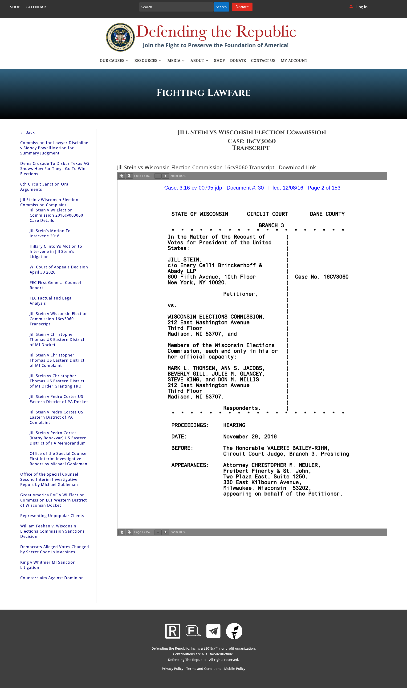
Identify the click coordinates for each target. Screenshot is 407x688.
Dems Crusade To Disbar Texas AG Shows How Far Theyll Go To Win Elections (54, 168)
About (197, 61)
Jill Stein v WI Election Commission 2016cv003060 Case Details (56, 215)
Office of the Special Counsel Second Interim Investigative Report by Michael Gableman (49, 479)
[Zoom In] (165, 176)
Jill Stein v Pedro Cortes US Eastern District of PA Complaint (56, 417)
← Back (27, 132)
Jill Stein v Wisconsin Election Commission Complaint (49, 202)
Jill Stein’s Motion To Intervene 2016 (50, 233)
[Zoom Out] (158, 176)
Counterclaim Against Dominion (52, 577)
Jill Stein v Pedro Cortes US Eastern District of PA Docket (59, 399)
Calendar (36, 7)
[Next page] (129, 176)
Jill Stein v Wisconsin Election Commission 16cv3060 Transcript (59, 319)
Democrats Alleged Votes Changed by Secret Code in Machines (54, 549)
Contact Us (263, 61)
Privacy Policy (172, 668)
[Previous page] (121, 176)
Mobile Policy (234, 668)
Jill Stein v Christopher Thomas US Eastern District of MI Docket (57, 339)
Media (174, 61)
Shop (15, 7)
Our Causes (112, 61)
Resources (146, 61)
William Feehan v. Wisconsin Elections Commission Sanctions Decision (52, 531)
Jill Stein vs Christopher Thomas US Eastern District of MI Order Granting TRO (57, 381)
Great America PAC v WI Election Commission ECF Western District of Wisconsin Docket (53, 500)
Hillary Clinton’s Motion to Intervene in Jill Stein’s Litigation (56, 251)
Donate (242, 6)
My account (294, 61)
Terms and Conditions (203, 668)
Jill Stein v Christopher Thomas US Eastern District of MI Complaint (57, 360)
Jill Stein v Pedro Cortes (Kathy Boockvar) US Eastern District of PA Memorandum (58, 438)
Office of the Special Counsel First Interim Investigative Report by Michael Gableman (59, 458)
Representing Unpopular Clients (52, 515)
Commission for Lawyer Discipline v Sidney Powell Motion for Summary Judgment (54, 148)
